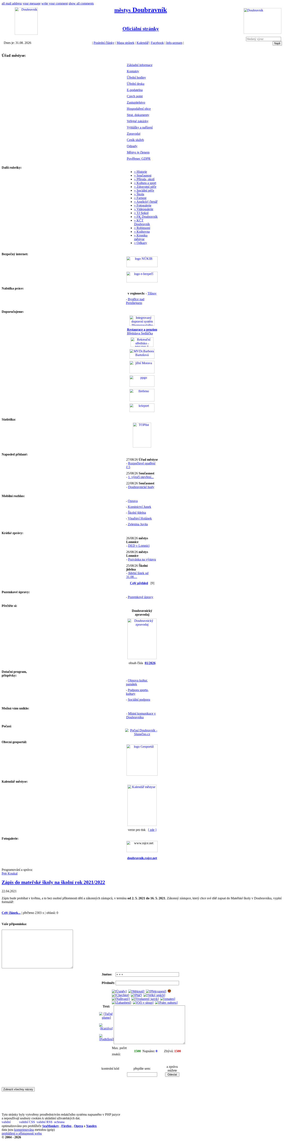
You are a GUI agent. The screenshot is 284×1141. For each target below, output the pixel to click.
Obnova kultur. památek (137, 682)
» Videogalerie (143, 209)
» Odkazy (140, 243)
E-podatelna (135, 90)
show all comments (81, 3)
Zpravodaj (133, 133)
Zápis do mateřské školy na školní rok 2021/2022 (53, 882)
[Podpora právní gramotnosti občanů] (142, 385)
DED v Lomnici (138, 545)
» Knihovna (142, 231)
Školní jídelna (137, 512)
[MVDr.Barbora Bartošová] (142, 357)
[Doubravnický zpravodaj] (142, 658)
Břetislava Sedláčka (142, 331)
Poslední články (104, 43)
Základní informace (139, 65)
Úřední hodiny (136, 77)
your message (32, 3)
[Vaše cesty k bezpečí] (142, 400)
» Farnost (140, 198)
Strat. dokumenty (138, 115)
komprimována (24, 1129)
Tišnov (152, 293)
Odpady (132, 146)
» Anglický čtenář (145, 201)
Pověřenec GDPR (139, 158)
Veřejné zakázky (137, 121)
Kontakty (133, 71)
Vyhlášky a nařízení (140, 127)
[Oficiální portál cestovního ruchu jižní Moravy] (142, 372)
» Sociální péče (144, 190)
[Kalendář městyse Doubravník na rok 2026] (142, 825)
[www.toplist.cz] (142, 446)
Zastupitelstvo (136, 102)
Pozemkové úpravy (140, 597)
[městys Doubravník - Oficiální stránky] (26, 33)
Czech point (135, 96)
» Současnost (142, 175)
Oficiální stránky (140, 28)
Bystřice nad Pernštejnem (135, 301)
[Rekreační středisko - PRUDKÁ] (142, 346)
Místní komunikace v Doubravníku (141, 715)
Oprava (133, 501)
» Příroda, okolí (144, 179)
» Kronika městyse (140, 237)
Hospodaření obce (139, 108)
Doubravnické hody (141, 487)
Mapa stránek (125, 43)
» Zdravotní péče (145, 186)
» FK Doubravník (146, 216)
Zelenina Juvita (138, 524)
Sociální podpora (139, 699)
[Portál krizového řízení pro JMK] (142, 411)
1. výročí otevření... (141, 477)
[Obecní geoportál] (142, 774)
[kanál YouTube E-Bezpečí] (142, 281)
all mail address (12, 3)
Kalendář (143, 43)
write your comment (54, 3)
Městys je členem (138, 152)
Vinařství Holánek (140, 518)
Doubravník (140, 10)
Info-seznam (174, 43)
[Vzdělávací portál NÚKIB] (142, 266)
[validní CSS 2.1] (27, 1122)
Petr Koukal (9, 873)
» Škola (139, 194)
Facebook (157, 43)
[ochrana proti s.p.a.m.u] (62, 1122)
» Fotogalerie (142, 205)
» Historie (140, 171)
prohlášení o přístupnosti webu (22, 1133)
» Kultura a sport (145, 183)
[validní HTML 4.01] (10, 1122)
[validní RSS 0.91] (45, 1122)
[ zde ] (152, 830)
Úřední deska (135, 83)
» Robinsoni (142, 228)
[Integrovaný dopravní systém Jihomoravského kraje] (142, 324)
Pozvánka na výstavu (142, 559)
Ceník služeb (135, 140)
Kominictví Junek (139, 507)
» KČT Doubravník (142, 222)
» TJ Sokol (141, 213)
